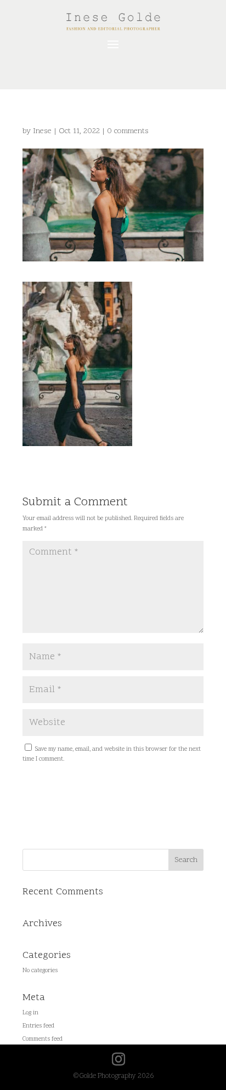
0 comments (128, 131)
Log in (30, 1013)
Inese (42, 131)
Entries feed (38, 1026)
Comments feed (42, 1039)
